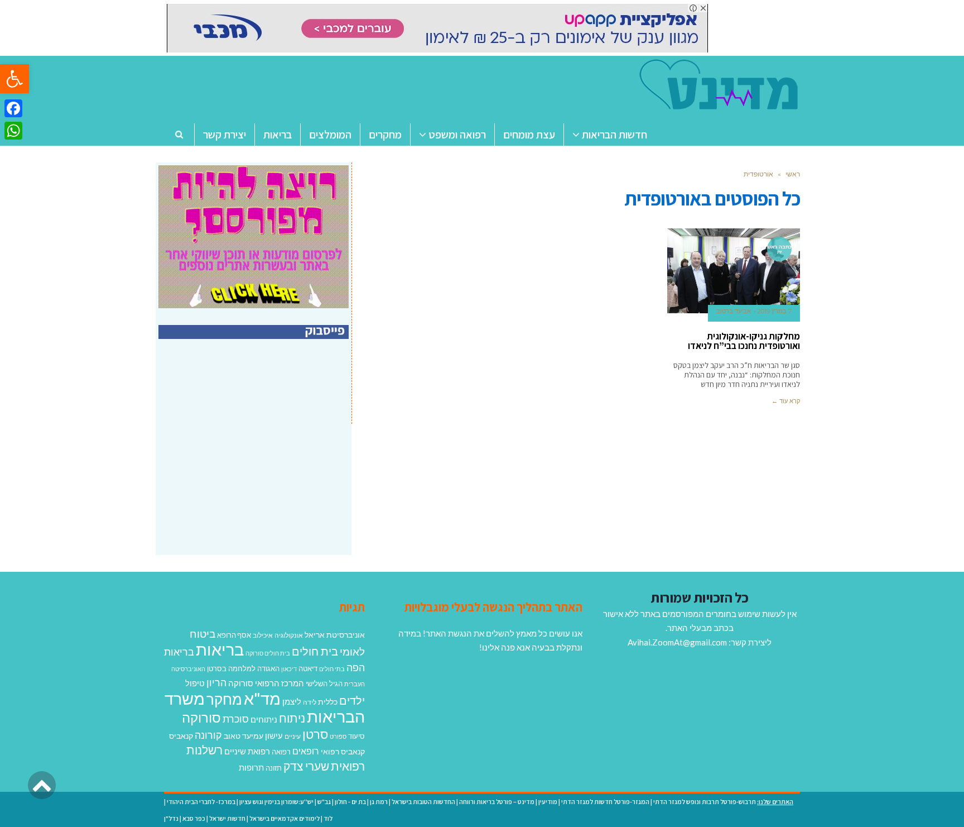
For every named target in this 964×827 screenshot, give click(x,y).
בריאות (220, 649)
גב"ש (324, 801)
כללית (328, 701)
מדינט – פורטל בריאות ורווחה (496, 801)
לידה (309, 702)
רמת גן (379, 801)
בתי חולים (332, 668)
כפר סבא (193, 818)
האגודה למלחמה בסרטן (243, 668)
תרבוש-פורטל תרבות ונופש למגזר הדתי (704, 801)
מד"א (262, 698)
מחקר (224, 699)
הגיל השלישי (324, 683)
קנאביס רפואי (343, 751)
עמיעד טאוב (243, 735)
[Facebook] (13, 108)
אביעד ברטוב (733, 311)
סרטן (315, 734)
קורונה (208, 735)
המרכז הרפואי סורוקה (266, 683)
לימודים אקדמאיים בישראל (284, 818)
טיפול (195, 683)
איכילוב (263, 635)
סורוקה (201, 717)
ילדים (352, 700)
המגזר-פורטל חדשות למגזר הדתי (605, 801)
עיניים (293, 736)
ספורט (338, 736)
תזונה (274, 767)
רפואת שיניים (247, 751)
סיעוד (356, 736)
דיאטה (307, 669)
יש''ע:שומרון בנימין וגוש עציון (276, 801)
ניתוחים (263, 719)
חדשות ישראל (227, 818)
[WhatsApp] (13, 130)
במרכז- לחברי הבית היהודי (201, 801)
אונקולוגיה (288, 635)
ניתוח (292, 718)
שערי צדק (306, 766)
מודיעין (547, 801)
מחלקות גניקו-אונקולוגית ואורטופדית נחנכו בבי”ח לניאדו (744, 341)
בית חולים (315, 651)
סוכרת (236, 719)
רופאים (305, 750)
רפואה (281, 752)
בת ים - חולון (350, 801)
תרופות (251, 767)
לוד (328, 818)
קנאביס (181, 735)
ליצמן (291, 701)
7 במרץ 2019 (775, 311)
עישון (274, 735)
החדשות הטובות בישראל (423, 801)
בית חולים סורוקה (267, 653)
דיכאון (289, 668)
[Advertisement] (255, 459)
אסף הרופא (234, 635)
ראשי (792, 174)
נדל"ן (171, 818)
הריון (216, 683)
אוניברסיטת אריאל (335, 634)
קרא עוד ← (786, 401)
